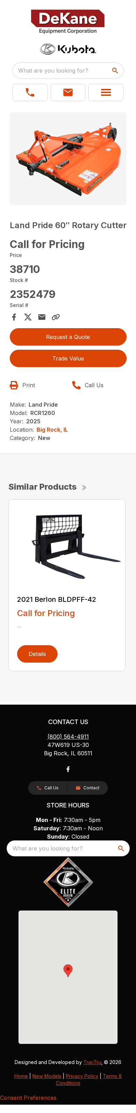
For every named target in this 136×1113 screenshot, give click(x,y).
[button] (30, 92)
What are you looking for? (53, 70)
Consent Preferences (28, 1097)
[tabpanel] (68, 159)
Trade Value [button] (68, 358)
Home (21, 1076)
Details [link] (37, 653)
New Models (46, 1076)
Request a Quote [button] (68, 336)
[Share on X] (28, 317)
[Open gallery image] (68, 158)
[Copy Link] (56, 317)
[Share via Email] (42, 317)
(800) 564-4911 (68, 736)
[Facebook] (68, 769)
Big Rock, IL (52, 429)
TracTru (92, 1062)
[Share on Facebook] (14, 317)
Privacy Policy (82, 1076)
